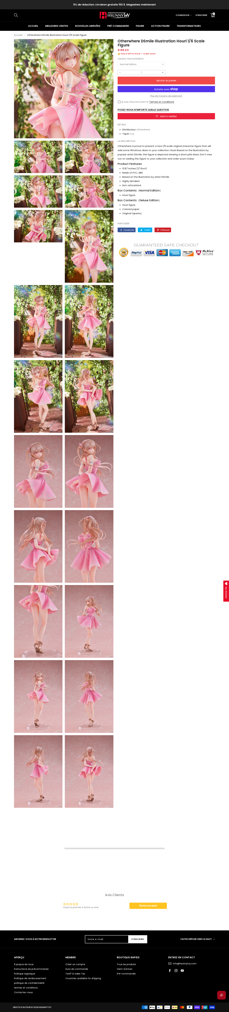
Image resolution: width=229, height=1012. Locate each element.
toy (132, 133)
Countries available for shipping (83, 978)
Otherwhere (143, 129)
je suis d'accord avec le (135, 101)
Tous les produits (126, 964)
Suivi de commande (76, 969)
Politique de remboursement (30, 978)
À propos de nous (23, 964)
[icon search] (66, 15)
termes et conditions (26, 987)
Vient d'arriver (124, 969)
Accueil (33, 26)
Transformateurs (189, 26)
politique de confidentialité (29, 983)
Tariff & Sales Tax (75, 973)
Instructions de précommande (31, 969)
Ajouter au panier (166, 80)
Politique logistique (24, 973)
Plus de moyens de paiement (166, 96)
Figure (140, 26)
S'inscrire (201, 15)
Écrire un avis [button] (148, 905)
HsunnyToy (45, 1007)
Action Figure (160, 26)
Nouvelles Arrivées (87, 26)
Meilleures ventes (56, 26)
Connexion (182, 15)
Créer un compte (75, 964)
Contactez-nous (23, 992)
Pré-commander (118, 26)
